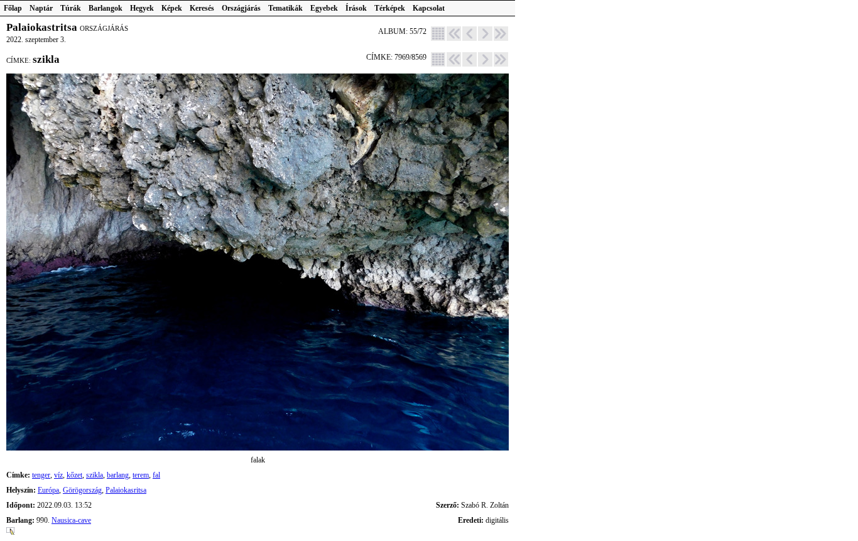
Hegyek (142, 8)
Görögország (82, 490)
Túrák (70, 8)
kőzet (74, 475)
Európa (48, 490)
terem (141, 475)
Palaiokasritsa (126, 490)
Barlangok (105, 8)
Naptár (41, 8)
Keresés (202, 8)
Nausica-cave (71, 520)
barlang (118, 475)
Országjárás (241, 8)
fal (156, 475)
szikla (94, 475)
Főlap (13, 8)
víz (58, 475)
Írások (356, 8)
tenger (41, 475)
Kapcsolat (429, 8)
